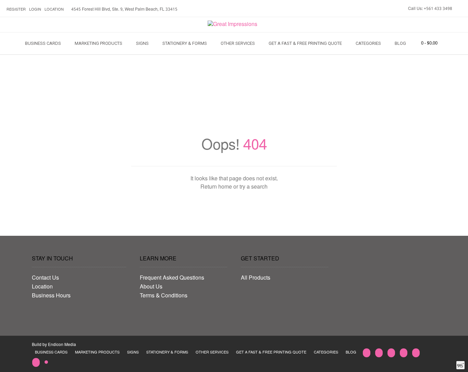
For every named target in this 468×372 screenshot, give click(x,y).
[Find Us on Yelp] (416, 353)
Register (16, 10)
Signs (142, 43)
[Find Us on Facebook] (403, 353)
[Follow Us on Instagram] (36, 362)
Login (35, 10)
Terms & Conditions (163, 296)
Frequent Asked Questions (172, 278)
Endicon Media (62, 345)
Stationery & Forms (184, 43)
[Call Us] (379, 353)
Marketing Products (98, 43)
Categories (368, 43)
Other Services (238, 43)
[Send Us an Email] (366, 353)
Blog (400, 43)
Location (54, 10)
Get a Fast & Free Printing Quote (305, 43)
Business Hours (51, 296)
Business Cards (43, 43)
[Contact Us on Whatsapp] (391, 353)
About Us (151, 287)
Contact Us (45, 278)
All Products (255, 278)
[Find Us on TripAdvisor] (46, 362)
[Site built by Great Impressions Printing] (460, 365)
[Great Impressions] (232, 25)
